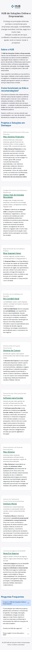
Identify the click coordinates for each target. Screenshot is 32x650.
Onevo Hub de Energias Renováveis (13, 196)
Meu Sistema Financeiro (13, 137)
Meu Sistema (9, 452)
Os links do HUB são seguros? (12, 628)
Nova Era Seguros (11, 553)
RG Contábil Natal (11, 298)
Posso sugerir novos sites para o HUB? (13, 634)
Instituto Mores (10, 504)
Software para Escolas (13, 398)
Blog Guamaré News (12, 253)
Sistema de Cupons (11, 350)
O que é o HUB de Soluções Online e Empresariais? (14, 603)
